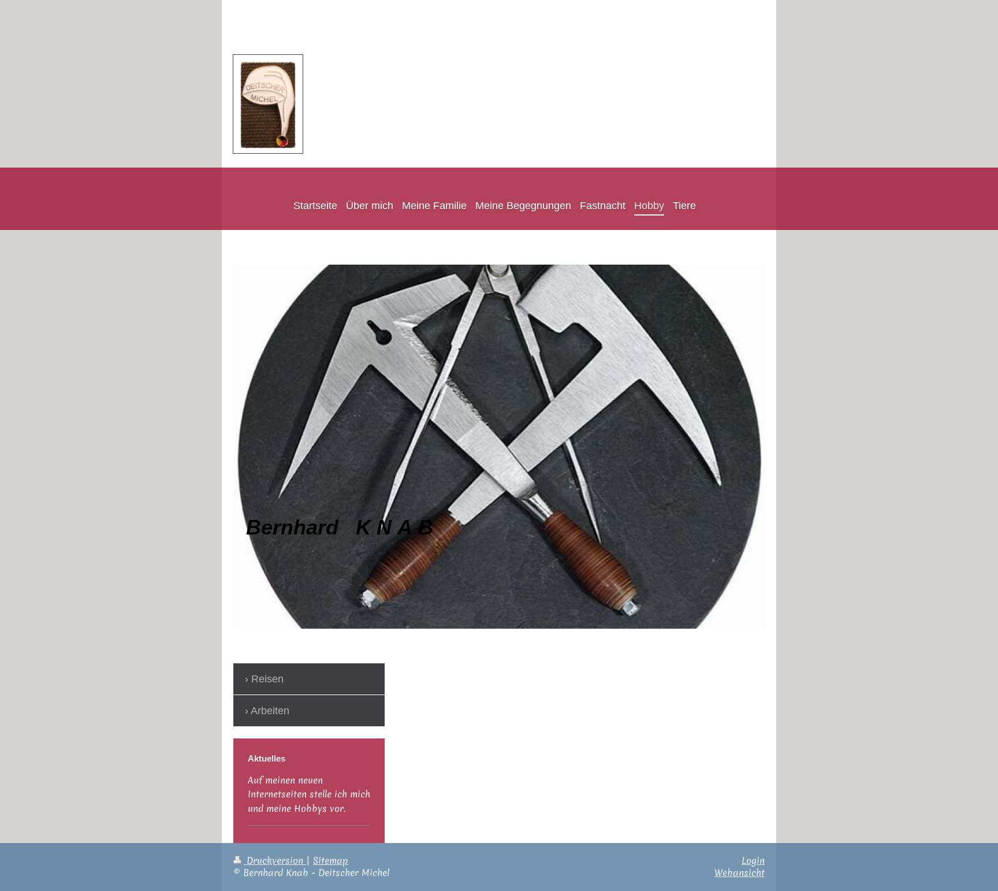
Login (753, 860)
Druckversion (275, 860)
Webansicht (739, 872)
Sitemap (330, 860)
